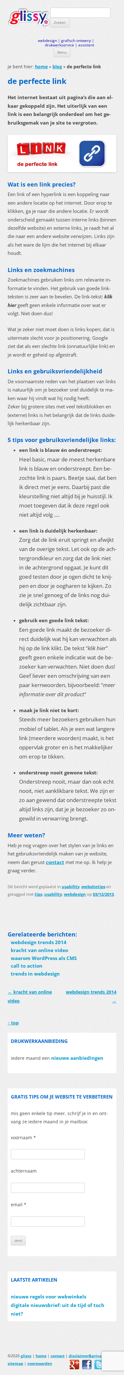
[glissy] (29, 18)
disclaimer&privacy (87, 1355)
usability (70, 886)
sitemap (15, 1363)
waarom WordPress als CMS (44, 958)
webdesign (75, 894)
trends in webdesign (35, 973)
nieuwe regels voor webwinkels (48, 1296)
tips (38, 894)
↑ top (13, 1023)
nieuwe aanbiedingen (77, 1058)
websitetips (93, 886)
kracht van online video (39, 950)
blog (57, 67)
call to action (26, 966)
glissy (26, 1355)
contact (55, 862)
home (41, 67)
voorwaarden (39, 1363)
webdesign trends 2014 (38, 942)
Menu (62, 52)
